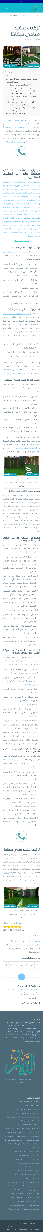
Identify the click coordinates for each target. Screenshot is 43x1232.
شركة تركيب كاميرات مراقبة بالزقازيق (28, 1155)
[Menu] (7, 8)
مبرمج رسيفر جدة (12, 1182)
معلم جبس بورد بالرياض (17, 1193)
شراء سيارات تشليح (33, 1147)
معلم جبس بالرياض (33, 1193)
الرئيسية (21, 1)
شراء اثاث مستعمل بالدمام (30, 1144)
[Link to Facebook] (5, 1227)
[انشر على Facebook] (37, 965)
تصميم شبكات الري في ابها (30, 1121)
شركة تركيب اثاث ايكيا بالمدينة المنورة (27, 1151)
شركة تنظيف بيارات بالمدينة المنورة (28, 1163)
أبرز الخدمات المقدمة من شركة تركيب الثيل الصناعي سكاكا (23, 103)
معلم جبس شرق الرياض (31, 1197)
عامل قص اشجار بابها (32, 1167)
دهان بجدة (9, 1136)
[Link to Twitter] (12, 1227)
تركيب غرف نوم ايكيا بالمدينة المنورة (27, 1113)
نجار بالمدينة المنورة (17, 1205)
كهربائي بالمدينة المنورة (31, 1178)
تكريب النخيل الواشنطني (31, 1132)
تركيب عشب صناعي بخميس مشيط (28, 1109)
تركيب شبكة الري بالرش (31, 1105)
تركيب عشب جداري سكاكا (16, 113)
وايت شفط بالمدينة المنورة (30, 1209)
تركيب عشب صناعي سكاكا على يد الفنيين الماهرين (21, 80)
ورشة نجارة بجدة (13, 1209)
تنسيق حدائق (29, 39)
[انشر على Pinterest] (26, 965)
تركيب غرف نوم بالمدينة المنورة (29, 1117)
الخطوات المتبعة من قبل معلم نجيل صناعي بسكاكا (23, 98)
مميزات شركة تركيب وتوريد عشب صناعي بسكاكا (23, 109)
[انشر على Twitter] (31, 965)
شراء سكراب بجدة (14, 1144)
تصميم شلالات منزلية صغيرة (15, 1128)
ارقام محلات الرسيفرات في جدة (29, 1101)
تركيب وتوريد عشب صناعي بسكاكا (22, 91)
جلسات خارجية (34, 1136)
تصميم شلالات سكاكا (21, 241)
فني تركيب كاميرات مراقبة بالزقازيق (28, 1170)
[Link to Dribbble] (8, 1227)
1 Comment (35, 935)
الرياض (37, 39)
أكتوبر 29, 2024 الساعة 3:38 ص (29, 994)
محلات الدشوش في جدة (31, 1186)
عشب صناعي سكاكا (12, 120)
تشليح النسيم (12, 1117)
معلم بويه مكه (20, 1190)
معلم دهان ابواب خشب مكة (30, 1201)
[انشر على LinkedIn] (21, 965)
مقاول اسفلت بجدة (12, 1201)
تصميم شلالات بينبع (32, 1128)
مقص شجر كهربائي (32, 1205)
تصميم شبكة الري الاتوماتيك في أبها (27, 1124)
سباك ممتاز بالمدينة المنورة (13, 1140)
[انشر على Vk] (11, 965)
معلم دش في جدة (15, 1197)
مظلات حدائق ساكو (14, 1186)
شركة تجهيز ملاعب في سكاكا (21, 94)
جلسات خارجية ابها (21, 1136)
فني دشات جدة (33, 1174)
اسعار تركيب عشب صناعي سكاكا (22, 88)
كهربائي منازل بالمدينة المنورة (29, 1182)
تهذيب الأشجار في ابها (14, 1132)
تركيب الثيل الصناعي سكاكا (20, 85)
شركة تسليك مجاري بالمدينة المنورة (27, 1159)
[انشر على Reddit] (5, 965)
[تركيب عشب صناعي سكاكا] (21, 57)
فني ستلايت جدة (20, 1174)
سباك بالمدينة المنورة (32, 1140)
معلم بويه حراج (33, 1190)
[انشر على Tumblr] (16, 965)
